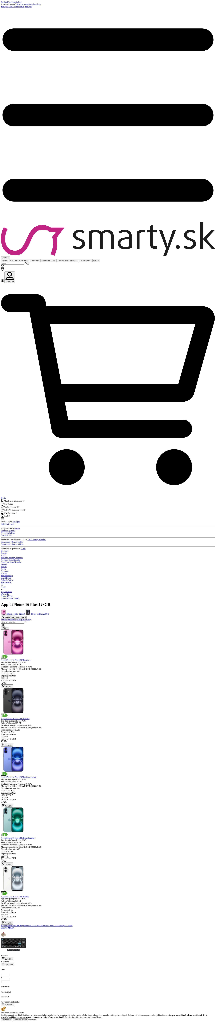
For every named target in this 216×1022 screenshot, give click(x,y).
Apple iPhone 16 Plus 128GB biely (15, 896)
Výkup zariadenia (8, 533)
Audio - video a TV (48, 260)
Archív (3, 555)
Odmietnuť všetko (20, 1020)
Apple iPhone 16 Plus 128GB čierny (15, 719)
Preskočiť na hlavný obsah (11, 2)
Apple (3, 587)
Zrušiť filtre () (21, 617)
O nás (23, 549)
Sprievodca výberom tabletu (12, 544)
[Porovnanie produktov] (2, 281)
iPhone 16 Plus (7, 596)
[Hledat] (28, 263)
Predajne (28, 6)
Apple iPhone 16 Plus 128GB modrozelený (18, 838)
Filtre (6, 628)
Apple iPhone (6, 592)
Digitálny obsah (85, 260)
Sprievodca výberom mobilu (12, 542)
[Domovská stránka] (108, 239)
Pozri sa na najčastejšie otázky (29, 4)
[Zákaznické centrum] (2, 267)
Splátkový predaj (7, 524)
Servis (21, 6)
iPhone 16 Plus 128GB (10, 598)
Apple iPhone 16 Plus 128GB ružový (16, 660)
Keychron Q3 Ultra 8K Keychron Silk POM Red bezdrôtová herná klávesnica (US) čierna (36, 926)
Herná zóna (35, 260)
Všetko (4, 260)
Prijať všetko (6, 1020)
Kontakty (4, 551)
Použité (96, 260)
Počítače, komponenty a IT (67, 260)
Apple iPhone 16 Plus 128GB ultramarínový (18, 777)
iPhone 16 (5, 594)
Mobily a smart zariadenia (19, 260)
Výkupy (15, 6)
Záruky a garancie (8, 531)
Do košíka (8, 687)
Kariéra (4, 553)
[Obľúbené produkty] (2, 270)
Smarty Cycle (6, 6)
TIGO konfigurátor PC (37, 540)
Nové (7, 992)
